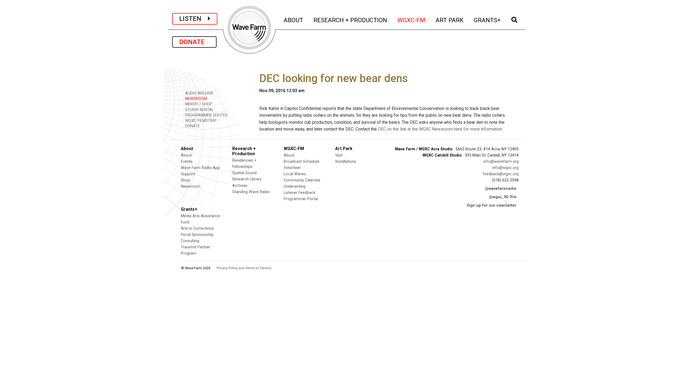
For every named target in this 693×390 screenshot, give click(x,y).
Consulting (190, 241)
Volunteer (292, 167)
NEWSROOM (195, 98)
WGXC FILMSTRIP (200, 120)
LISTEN (193, 18)
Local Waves (295, 174)
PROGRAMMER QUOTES (206, 115)
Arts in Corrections (197, 228)
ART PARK (450, 20)
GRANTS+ (487, 20)
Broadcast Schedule (301, 161)
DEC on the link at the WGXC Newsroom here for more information (440, 129)
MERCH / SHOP (198, 104)
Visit (338, 155)
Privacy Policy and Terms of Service (244, 268)
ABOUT (293, 20)
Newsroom (190, 186)
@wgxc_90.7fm (503, 197)
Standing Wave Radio (251, 192)
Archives (239, 185)
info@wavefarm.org (501, 161)
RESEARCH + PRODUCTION (350, 20)
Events (186, 161)
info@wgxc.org (505, 167)
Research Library (246, 179)
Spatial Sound (244, 173)
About (186, 155)
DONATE (194, 42)
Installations (345, 161)
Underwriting (295, 186)
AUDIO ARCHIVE (199, 93)
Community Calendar (302, 180)
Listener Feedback (299, 192)
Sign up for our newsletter (492, 205)
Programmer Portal (301, 199)
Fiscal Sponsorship (197, 234)
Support (188, 174)
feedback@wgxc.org (501, 174)
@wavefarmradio (501, 188)
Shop (185, 180)
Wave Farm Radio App (200, 167)
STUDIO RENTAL (199, 110)
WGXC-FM (411, 20)
